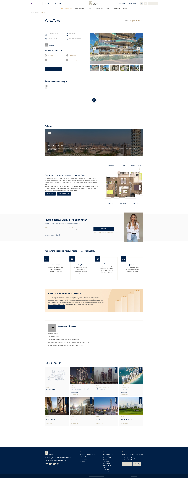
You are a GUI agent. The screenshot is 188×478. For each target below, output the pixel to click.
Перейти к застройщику (53, 349)
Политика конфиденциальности (96, 476)
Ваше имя (47, 227)
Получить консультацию (56, 306)
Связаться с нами (127, 464)
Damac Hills (106, 467)
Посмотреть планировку (64, 193)
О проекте (54, 27)
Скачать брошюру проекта (53, 69)
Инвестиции (94, 27)
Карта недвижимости (80, 8)
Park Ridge (106, 469)
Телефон (71, 227)
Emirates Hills (107, 458)
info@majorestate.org (128, 458)
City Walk (106, 461)
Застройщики (99, 8)
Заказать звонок (153, 3)
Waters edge (107, 465)
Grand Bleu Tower (108, 454)
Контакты (125, 8)
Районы (91, 8)
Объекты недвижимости (66, 8)
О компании (117, 8)
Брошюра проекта (50, 193)
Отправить (103, 228)
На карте (74, 27)
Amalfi (105, 459)
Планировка (114, 27)
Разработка (134, 476)
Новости (108, 8)
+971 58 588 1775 (132, 3)
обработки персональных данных (104, 233)
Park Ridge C (107, 471)
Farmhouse (106, 463)
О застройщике (133, 27)
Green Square (107, 456)
